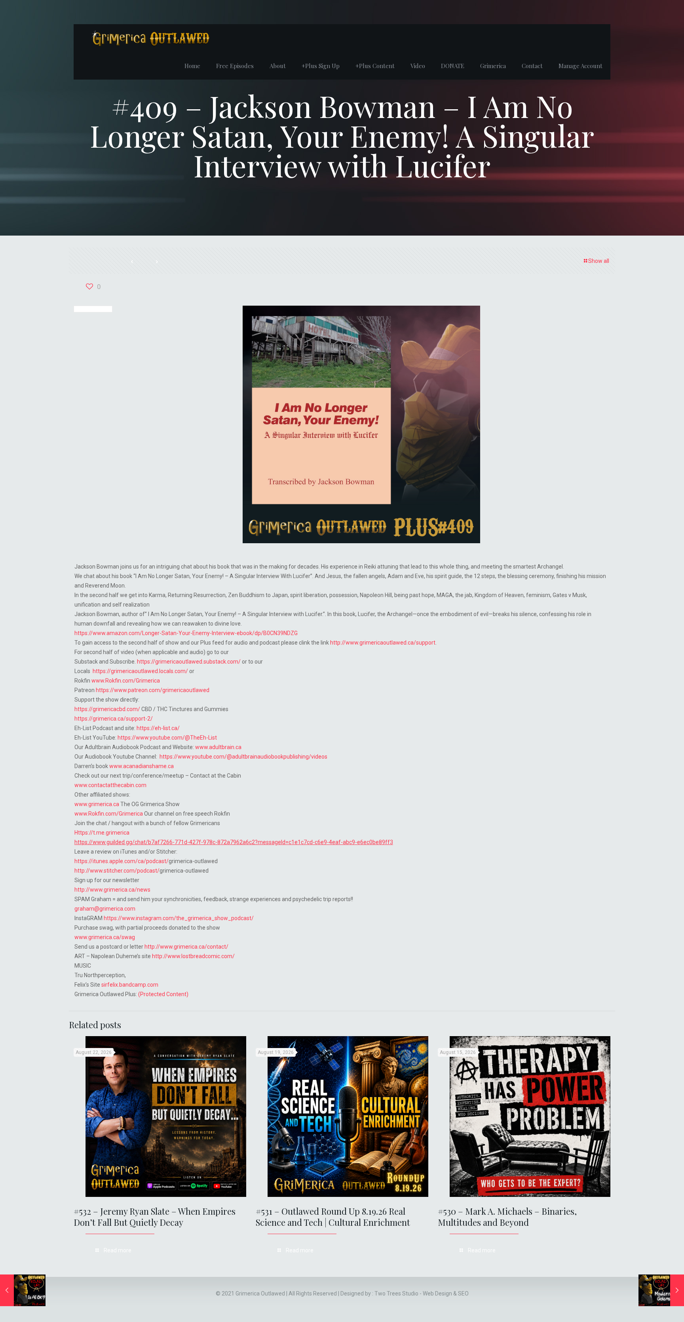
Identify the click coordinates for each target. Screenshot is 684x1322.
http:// (338, 642)
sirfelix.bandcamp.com (129, 985)
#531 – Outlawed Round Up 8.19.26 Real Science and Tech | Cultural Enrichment (333, 1216)
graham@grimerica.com (104, 908)
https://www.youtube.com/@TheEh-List (167, 737)
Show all (598, 261)
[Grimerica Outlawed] (150, 38)
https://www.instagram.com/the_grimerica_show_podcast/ (179, 918)
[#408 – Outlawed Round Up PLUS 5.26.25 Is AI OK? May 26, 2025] (23, 1290)
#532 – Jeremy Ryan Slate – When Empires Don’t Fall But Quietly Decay (155, 1216)
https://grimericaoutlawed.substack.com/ (189, 661)
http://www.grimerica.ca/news (112, 889)
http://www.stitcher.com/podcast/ (117, 870)
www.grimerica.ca (96, 804)
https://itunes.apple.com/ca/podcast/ (121, 861)
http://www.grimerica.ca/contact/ (186, 946)
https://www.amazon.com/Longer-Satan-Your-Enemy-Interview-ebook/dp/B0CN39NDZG (186, 633)
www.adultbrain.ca (218, 747)
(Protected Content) (163, 994)
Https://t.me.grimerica (101, 832)
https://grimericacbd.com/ (107, 709)
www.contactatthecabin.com (110, 785)
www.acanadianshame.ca (141, 766)
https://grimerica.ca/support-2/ (113, 718)
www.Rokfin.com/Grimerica (125, 680)
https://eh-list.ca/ (158, 728)
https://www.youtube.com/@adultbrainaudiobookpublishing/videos (243, 756)
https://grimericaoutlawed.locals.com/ (140, 671)
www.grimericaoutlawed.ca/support (390, 642)
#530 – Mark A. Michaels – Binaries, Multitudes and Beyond (507, 1216)
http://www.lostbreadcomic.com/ (193, 956)
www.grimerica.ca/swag (104, 937)
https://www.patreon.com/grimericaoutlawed (152, 690)
